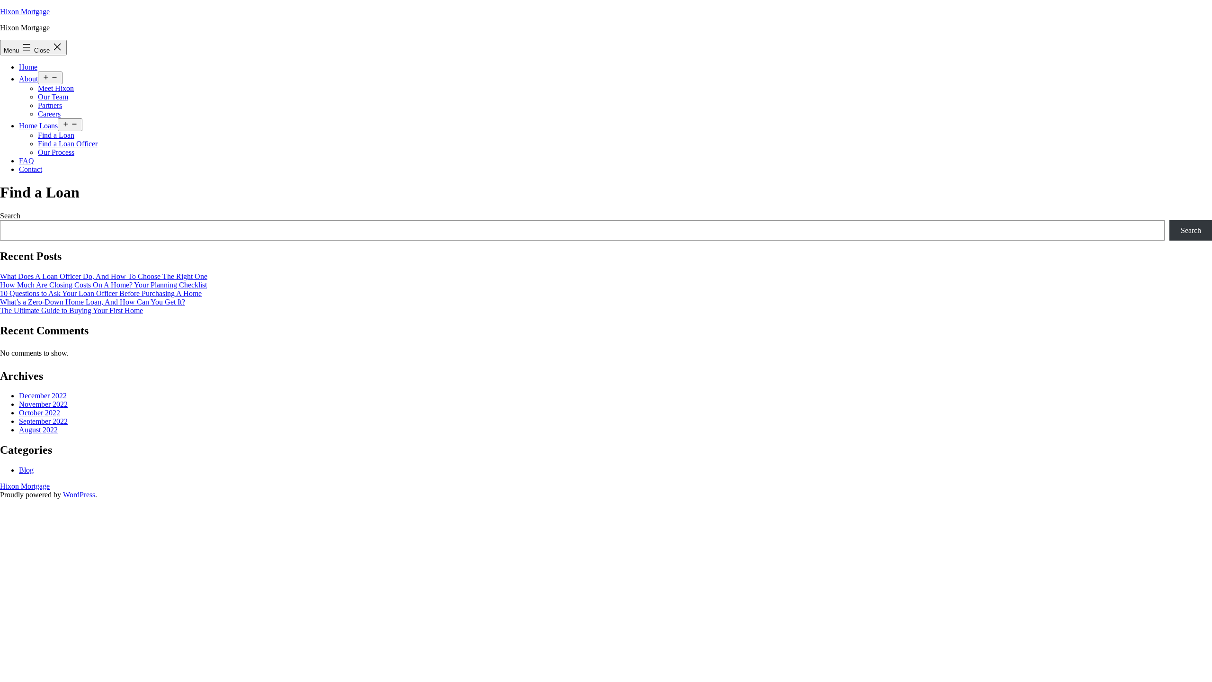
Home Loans (38, 126)
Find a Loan (56, 135)
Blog (26, 470)
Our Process (56, 152)
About (28, 79)
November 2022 (43, 404)
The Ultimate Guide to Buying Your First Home (71, 310)
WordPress (79, 495)
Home (28, 67)
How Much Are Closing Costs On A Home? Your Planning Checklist (103, 285)
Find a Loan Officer (68, 144)
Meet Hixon (56, 88)
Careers (49, 114)
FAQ (26, 161)
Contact (30, 169)
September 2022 (43, 421)
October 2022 (39, 413)
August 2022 (38, 430)
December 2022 (43, 396)
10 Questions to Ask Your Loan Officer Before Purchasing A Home (101, 293)
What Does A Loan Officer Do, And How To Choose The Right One (103, 276)
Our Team (53, 97)
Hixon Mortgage (25, 12)
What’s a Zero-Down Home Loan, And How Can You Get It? (92, 302)
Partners (50, 105)
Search (10, 216)
